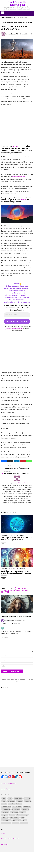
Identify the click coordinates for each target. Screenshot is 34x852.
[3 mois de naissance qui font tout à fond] (17, 604)
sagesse (12, 815)
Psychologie (15, 812)
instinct (23, 200)
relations (23, 812)
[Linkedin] (16, 461)
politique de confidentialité (13, 329)
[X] (10, 461)
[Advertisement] (17, 707)
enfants (19, 804)
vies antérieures (7, 820)
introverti (17, 146)
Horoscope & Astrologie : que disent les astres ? (14, 535)
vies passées (17, 820)
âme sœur (16, 823)
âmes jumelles (6, 823)
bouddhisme (11, 801)
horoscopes (27, 806)
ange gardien (18, 798)
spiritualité (5, 817)
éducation (24, 823)
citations (20, 801)
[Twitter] (6, 776)
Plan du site (4, 844)
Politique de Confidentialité (8, 783)
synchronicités (15, 817)
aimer (4, 798)
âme (25, 820)
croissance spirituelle (18, 176)
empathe (11, 804)
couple (4, 804)
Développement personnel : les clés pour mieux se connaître (14, 590)
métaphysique (6, 809)
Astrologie (27, 798)
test (23, 817)
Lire (3, 543)
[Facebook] (4, 461)
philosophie (26, 809)
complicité (28, 801)
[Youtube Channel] (20, 776)
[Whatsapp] (29, 461)
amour (10, 798)
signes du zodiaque (23, 815)
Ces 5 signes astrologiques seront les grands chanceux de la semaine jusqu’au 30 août (16, 573)
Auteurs (3, 833)
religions (5, 815)
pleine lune (5, 812)
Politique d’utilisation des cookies (10, 839)
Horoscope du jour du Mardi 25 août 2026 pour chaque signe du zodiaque (16, 539)
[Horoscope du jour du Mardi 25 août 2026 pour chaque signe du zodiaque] (17, 524)
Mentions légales (5, 789)
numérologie (16, 809)
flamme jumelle (7, 806)
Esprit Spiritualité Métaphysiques (17, 3)
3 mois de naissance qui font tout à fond (16, 616)
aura (4, 801)
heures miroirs (17, 806)
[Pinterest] (23, 461)
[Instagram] (9, 776)
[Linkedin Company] (16, 776)
